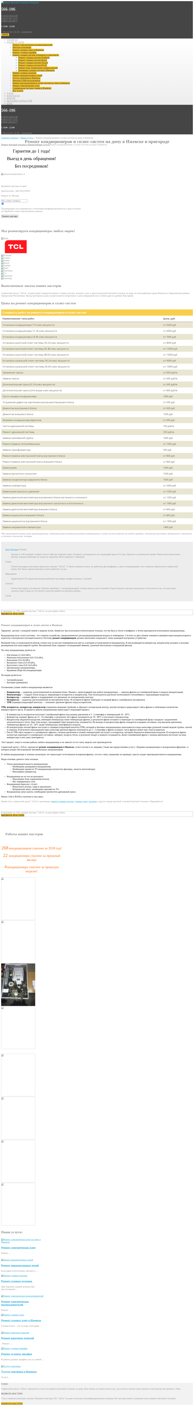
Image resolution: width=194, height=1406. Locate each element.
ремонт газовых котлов (62, 801)
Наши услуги (27, 138)
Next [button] (7, 549)
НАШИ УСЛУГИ (15, 42)
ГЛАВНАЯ (12, 40)
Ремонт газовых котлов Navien (33, 62)
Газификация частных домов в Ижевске (31, 88)
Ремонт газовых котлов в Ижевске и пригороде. (35, 55)
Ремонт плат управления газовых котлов (38, 68)
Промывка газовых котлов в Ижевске (36, 70)
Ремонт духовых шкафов (24, 52)
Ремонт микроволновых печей (27, 75)
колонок (93, 801)
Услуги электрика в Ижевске (26, 78)
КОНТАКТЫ (13, 96)
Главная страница (9, 138)
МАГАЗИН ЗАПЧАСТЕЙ (19, 101)
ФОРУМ (11, 98)
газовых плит (81, 801)
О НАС (10, 93)
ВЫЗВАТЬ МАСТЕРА (12, 1403)
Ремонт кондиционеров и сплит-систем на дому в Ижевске (41, 83)
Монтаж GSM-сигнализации (26, 80)
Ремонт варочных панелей (17, 1338)
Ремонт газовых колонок (24, 73)
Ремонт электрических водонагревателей (32, 45)
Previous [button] (14, 549)
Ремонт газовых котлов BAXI (32, 65)
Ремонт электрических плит (26, 85)
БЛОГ (10, 103)
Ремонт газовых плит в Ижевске (28, 50)
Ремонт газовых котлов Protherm (34, 57)
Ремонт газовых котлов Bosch (32, 60)
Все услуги (17, 90)
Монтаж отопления (21, 47)
